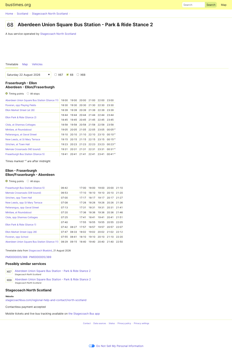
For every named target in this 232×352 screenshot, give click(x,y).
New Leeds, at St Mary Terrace (22, 139)
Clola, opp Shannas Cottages (21, 217)
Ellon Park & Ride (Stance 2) (20, 117)
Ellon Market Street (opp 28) (21, 231)
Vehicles (37, 64)
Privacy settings (141, 323)
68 (71, 74)
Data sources (99, 323)
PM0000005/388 (16, 257)
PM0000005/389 (40, 257)
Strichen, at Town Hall (17, 144)
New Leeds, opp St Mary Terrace (23, 202)
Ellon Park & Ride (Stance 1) (20, 224)
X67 (60, 74)
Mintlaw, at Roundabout (18, 129)
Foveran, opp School (16, 236)
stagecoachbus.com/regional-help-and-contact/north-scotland (45, 300)
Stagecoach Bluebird (40, 250)
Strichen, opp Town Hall (18, 197)
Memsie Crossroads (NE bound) (23, 149)
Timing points (16, 93)
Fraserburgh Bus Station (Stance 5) (25, 154)
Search (186, 4)
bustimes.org (18, 4)
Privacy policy (124, 323)
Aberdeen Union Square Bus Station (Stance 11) (31, 100)
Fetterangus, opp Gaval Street (22, 207)
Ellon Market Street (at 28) (20, 110)
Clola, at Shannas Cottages (20, 124)
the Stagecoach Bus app (84, 313)
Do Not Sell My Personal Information (119, 346)
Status (112, 323)
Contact (87, 323)
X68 (82, 74)
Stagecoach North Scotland (58, 33)
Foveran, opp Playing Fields (20, 105)
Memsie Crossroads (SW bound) (23, 192)
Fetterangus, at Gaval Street (21, 134)
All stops (35, 93)
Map (224, 4)
